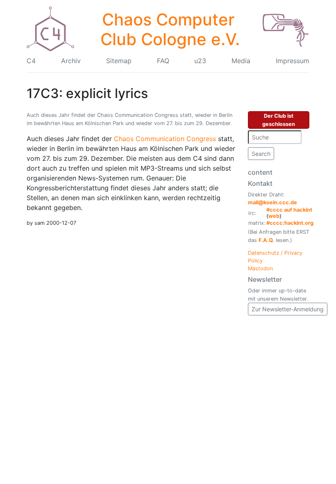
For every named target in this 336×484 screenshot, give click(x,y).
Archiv (71, 61)
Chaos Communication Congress (165, 139)
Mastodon (260, 268)
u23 (200, 61)
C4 (31, 61)
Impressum (292, 61)
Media (241, 61)
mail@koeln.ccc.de (272, 202)
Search (261, 153)
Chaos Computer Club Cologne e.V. (170, 29)
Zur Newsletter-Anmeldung (288, 309)
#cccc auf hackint (289, 210)
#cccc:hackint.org (289, 223)
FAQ (163, 61)
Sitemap (119, 61)
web (273, 216)
